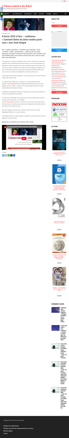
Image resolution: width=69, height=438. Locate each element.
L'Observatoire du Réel (17, 6)
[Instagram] (66, 1)
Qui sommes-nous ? (17, 13)
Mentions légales (8, 431)
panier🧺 (48, 13)
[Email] (1, 11)
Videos (35, 13)
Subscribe (59, 26)
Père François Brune (8, 102)
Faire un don (59, 92)
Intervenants (27, 13)
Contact (55, 13)
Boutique (41, 13)
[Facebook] (63, 1)
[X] (1, 16)
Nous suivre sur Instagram (60, 50)
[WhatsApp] (1, 13)
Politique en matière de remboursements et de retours (18, 428)
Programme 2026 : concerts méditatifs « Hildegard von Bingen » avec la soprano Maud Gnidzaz (64, 314)
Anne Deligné (10, 83)
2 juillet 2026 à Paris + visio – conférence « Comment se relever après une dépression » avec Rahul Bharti (64, 332)
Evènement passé (6, 33)
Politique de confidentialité (11, 426)
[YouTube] (65, 1)
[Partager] (1, 19)
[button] (59, 39)
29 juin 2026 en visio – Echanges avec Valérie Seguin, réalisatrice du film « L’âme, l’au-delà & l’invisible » (64, 351)
